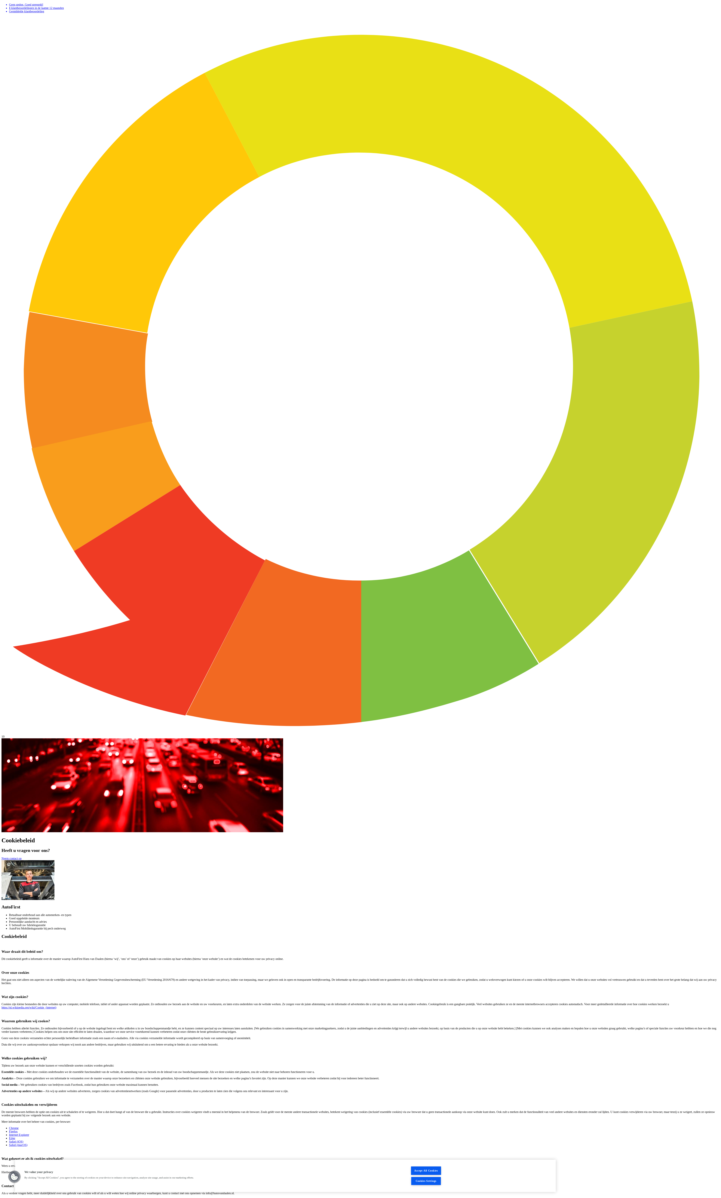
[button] (14, 1177)
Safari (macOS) (18, 1145)
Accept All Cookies (426, 1170)
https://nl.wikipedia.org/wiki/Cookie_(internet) (29, 1007)
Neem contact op (12, 858)
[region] (285, 1176)
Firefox (13, 1131)
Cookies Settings (426, 1180)
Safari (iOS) (16, 1141)
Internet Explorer (19, 1134)
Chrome (14, 1128)
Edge (12, 1138)
